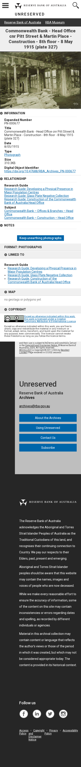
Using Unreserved (48, 428)
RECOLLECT (25, 350)
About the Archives (48, 418)
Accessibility (70, 730)
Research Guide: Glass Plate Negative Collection (40, 275)
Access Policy (24, 732)
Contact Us (48, 437)
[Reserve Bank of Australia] (23, 710)
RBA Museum (55, 22)
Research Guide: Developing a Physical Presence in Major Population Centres (42, 270)
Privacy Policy (51, 732)
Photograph (12, 155)
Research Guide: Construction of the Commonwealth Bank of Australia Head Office (39, 280)
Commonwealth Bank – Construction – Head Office (39, 218)
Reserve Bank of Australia (22, 22)
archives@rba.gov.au (34, 406)
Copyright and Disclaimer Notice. (41, 345)
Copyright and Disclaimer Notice (36, 735)
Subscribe (48, 447)
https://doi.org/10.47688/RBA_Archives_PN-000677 (40, 171)
